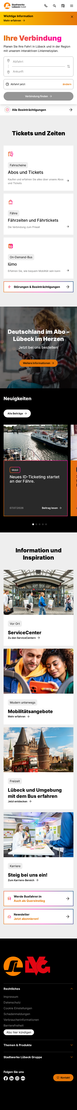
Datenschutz (12, 1002)
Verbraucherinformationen (21, 1019)
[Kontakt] (46, 6)
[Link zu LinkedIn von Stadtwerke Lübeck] (11, 1078)
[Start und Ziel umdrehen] (68, 66)
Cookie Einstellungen (18, 1008)
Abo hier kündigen (18, 1032)
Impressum (11, 996)
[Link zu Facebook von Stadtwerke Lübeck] (6, 1078)
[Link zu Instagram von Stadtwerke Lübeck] (17, 1078)
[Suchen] (54, 6)
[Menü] (71, 6)
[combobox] (38, 61)
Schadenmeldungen (17, 1014)
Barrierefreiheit (14, 1025)
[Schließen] (72, 16)
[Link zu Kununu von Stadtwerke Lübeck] (23, 1078)
